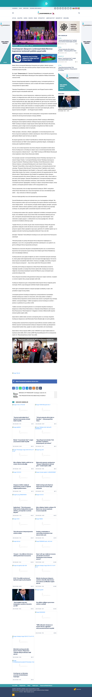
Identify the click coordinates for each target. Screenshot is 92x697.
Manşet (16, 45)
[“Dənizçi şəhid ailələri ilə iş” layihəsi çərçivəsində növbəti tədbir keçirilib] (23, 409)
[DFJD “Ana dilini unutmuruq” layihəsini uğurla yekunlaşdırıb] (23, 570)
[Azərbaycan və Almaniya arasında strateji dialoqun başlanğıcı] (23, 665)
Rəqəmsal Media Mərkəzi (46, 685)
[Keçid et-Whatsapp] (65, 8)
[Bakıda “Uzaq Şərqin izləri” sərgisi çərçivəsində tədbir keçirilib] (23, 432)
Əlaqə (28, 685)
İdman (35, 18)
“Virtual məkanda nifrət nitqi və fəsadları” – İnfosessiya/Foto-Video (45, 419)
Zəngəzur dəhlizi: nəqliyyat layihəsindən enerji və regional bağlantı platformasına (22, 486)
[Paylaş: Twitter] (17, 388)
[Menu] (13, 13)
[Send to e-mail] (37, 388)
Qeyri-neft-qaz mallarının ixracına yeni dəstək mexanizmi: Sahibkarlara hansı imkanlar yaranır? (46, 556)
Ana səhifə (14, 685)
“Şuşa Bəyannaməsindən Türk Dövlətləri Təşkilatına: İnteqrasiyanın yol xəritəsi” (45, 441)
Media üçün (35, 685)
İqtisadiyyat (41, 18)
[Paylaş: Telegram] (27, 388)
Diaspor (30, 18)
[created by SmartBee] (77, 689)
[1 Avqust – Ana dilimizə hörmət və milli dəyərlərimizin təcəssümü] (23, 546)
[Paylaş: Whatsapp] (20, 388)
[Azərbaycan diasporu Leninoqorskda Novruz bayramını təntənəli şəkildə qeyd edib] (34, 33)
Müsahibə (66, 18)
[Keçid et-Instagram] (60, 8)
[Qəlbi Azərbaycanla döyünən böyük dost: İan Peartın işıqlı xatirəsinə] (46, 477)
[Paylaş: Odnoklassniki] (33, 388)
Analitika (19, 18)
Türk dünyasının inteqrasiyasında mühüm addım (23, 532)
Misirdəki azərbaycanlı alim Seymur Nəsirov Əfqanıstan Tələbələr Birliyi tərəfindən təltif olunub (22, 651)
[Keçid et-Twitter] (58, 8)
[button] (40, 388)
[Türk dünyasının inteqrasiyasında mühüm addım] (23, 524)
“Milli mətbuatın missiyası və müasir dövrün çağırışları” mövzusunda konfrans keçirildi (45, 626)
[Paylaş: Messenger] (23, 388)
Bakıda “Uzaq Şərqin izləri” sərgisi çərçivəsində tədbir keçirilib (23, 440)
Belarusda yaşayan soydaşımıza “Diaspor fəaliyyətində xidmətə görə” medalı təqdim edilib (45, 464)
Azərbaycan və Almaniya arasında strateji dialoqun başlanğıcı (20, 675)
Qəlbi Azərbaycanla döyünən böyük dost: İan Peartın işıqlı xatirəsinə (44, 486)
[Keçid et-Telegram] (63, 8)
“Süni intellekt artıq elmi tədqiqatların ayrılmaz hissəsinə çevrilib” (22, 604)
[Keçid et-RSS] (71, 8)
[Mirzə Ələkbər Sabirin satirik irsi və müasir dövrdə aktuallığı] (23, 455)
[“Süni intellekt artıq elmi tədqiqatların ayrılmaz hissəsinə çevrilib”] (23, 595)
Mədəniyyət (59, 18)
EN (76, 8)
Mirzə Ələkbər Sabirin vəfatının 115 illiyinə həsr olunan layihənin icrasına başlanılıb (46, 509)
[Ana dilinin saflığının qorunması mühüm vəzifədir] (46, 595)
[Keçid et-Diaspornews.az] (44, 12)
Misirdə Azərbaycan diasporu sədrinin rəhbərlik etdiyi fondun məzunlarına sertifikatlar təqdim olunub (45, 580)
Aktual (14, 18)
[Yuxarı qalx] (88, 693)
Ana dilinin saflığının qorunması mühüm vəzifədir (45, 603)
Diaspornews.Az (15, 691)
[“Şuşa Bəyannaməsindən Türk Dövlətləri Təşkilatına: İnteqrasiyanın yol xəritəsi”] (46, 432)
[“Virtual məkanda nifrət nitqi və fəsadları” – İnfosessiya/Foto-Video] (46, 409)
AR (79, 8)
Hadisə (25, 18)
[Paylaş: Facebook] (13, 388)
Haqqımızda (22, 685)
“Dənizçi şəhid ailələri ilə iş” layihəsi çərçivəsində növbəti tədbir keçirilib (21, 419)
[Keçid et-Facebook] (55, 8)
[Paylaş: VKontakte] (30, 388)
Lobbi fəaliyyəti (50, 18)
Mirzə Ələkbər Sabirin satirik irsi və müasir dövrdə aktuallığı (23, 463)
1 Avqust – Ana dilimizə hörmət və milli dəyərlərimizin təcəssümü (23, 554)
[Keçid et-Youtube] (68, 8)
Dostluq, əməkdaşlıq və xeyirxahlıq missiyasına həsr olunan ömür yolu (44, 533)
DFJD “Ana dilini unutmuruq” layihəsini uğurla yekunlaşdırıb (22, 579)
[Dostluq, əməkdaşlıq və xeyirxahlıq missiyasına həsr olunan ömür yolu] (46, 524)
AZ (73, 8)
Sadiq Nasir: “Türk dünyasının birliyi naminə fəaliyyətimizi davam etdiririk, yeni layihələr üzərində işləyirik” (23, 510)
